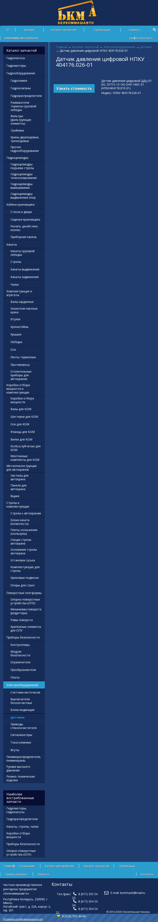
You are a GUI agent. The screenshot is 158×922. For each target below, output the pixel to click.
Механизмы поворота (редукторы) (25, 611)
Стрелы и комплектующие (17, 504)
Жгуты (14, 750)
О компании (27, 866)
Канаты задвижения (24, 277)
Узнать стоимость (74, 88)
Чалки (14, 284)
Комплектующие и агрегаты (19, 293)
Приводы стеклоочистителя (23, 726)
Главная (61, 47)
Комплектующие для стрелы (25, 569)
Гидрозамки (18, 80)
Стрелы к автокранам (25, 513)
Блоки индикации (22, 710)
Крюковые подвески (24, 578)
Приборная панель (23, 237)
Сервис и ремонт (134, 31)
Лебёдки (16, 342)
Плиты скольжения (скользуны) (23, 531)
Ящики (14, 496)
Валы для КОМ (20, 409)
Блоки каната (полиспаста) (19, 522)
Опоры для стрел (22, 585)
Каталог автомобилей (29, 31)
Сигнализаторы (21, 735)
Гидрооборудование (20, 73)
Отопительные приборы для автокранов (20, 375)
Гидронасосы (15, 58)
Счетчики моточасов (25, 692)
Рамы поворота (21, 620)
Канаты (11, 244)
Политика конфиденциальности (23, 919)
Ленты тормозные (23, 357)
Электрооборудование (119, 47)
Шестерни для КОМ (24, 417)
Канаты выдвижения (24, 269)
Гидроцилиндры (17, 158)
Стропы (15, 262)
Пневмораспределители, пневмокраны (23, 758)
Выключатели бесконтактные (21, 701)
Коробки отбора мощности (22, 400)
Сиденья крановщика (25, 219)
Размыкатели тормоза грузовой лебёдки (23, 106)
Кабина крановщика (20, 204)
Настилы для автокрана (19, 477)
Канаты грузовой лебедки (22, 253)
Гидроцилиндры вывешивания (21, 186)
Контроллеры (20, 645)
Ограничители (20, 662)
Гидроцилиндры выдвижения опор (23, 195)
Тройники (17, 130)
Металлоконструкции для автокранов (21, 467)
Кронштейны (19, 327)
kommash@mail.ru (132, 893)
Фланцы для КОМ (22, 432)
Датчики (146, 47)
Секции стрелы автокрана (20, 541)
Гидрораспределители (26, 96)
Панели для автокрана (18, 487)
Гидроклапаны (20, 88)
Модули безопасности (20, 653)
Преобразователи (23, 670)
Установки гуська (22, 560)
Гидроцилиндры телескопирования (23, 176)
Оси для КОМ (19, 424)
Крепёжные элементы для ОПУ (25, 628)
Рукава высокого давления (18, 768)
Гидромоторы (16, 65)
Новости (17, 38)
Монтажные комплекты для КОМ (24, 458)
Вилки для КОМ (21, 439)
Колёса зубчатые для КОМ (25, 448)
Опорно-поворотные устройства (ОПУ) (25, 601)
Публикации (102, 30)
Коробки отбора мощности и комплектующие (18, 388)
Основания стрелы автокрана (23, 551)
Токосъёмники (20, 742)
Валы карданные (22, 302)
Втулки (15, 319)
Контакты (146, 38)
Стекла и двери (21, 212)
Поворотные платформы (24, 593)
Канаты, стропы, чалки (22, 826)
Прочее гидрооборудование (24, 149)
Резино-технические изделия (20, 778)
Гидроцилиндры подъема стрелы (22, 166)
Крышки (15, 334)
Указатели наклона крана (23, 310)
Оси (13, 349)
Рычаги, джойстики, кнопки (24, 228)
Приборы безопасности (23, 637)
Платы (15, 677)
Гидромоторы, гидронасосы (16, 810)
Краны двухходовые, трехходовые (24, 139)
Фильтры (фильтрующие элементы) (20, 119)
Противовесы (20, 365)
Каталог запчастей (63, 30)
